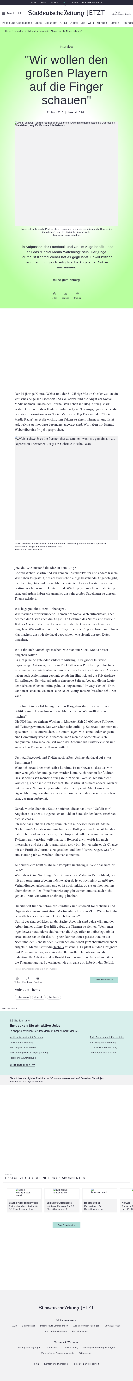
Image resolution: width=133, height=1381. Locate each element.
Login (128, 14)
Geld (91, 23)
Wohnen (102, 23)
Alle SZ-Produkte (90, 2)
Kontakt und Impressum (56, 1364)
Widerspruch (85, 1353)
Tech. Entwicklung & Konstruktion (107, 1037)
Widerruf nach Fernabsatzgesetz (57, 1353)
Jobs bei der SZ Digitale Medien (26, 1082)
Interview (23, 997)
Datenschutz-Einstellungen (54, 1326)
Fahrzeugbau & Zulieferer (23, 1047)
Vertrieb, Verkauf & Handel (103, 1053)
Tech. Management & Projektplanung (29, 1053)
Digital (74, 23)
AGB (14, 1326)
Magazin (55, 2)
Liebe (38, 23)
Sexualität (50, 23)
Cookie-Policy (71, 1348)
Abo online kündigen (56, 1331)
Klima (63, 23)
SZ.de (33, 2)
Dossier (75, 2)
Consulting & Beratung (21, 1042)
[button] (66, 124)
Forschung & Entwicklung (23, 1058)
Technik (58, 947)
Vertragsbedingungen (29, 1348)
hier (46, 969)
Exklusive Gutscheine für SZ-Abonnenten (45, 1178)
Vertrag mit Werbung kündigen (99, 1348)
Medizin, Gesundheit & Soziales (26, 1037)
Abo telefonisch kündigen (86, 1326)
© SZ (36, 1364)
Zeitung (43, 2)
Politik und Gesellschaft (17, 23)
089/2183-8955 (113, 1326)
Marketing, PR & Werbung (103, 1042)
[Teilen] (54, 293)
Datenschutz (28, 1326)
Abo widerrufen (80, 1331)
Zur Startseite (104, 979)
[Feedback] (65, 293)
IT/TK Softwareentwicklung (103, 1047)
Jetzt (65, 2)
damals (39, 997)
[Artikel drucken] (77, 293)
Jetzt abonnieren (117, 13)
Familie (114, 23)
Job (83, 23)
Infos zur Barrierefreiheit (86, 1364)
